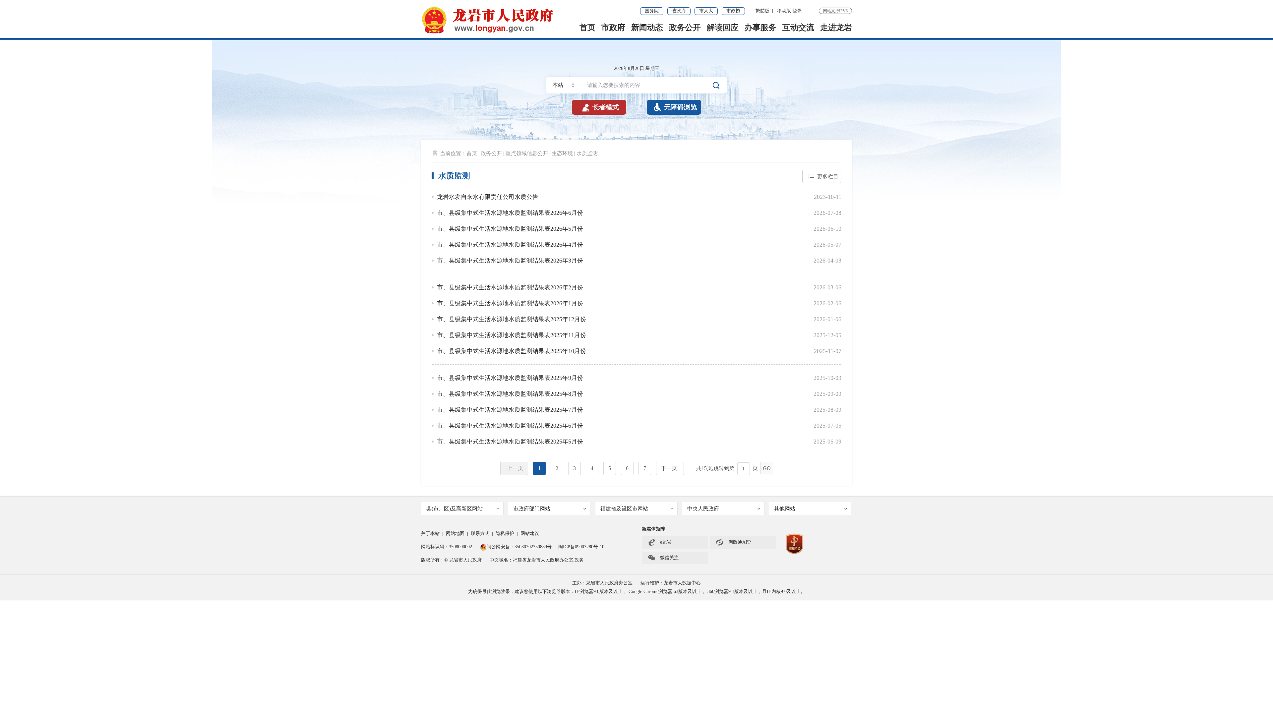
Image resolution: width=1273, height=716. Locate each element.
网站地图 (455, 533)
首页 (587, 27)
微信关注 (663, 558)
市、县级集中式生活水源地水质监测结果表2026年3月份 (510, 260)
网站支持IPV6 (835, 11)
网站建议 (529, 533)
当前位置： (453, 153)
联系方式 (480, 533)
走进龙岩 (836, 27)
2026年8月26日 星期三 (636, 68)
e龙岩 (665, 542)
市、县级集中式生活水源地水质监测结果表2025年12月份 (511, 319)
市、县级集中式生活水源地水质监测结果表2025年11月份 (511, 335)
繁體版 (762, 10)
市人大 (706, 10)
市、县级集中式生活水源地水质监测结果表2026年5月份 (510, 228)
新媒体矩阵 (653, 528)
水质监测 (587, 153)
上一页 (515, 468)
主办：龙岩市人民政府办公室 (602, 582)
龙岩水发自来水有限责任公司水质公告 (487, 197)
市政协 (733, 10)
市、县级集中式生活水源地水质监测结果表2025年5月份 (510, 441)
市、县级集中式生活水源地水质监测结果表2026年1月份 (510, 303)
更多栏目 (827, 176)
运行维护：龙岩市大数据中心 (670, 582)
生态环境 (562, 153)
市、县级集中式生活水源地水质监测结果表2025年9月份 (510, 378)
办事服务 (760, 27)
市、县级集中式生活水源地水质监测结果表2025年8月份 (510, 393)
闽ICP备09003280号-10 (581, 546)
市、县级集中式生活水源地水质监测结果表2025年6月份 (510, 425)
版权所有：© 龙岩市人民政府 (451, 560)
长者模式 (600, 107)
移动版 (784, 10)
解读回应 (723, 27)
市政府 (613, 27)
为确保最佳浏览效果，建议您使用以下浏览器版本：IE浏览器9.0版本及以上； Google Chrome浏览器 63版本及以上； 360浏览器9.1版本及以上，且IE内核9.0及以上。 (636, 591)
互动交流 (798, 27)
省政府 (679, 10)
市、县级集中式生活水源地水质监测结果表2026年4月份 (510, 244)
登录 (797, 10)
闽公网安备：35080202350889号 (519, 546)
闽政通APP (733, 542)
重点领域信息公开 (527, 153)
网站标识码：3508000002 (447, 546)
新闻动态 (647, 27)
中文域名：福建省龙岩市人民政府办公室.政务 (537, 560)
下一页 (669, 468)
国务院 (652, 10)
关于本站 (430, 533)
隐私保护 (505, 533)
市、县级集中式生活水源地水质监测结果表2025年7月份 (510, 409)
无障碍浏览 (675, 107)
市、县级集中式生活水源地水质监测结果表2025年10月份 (511, 351)
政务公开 (685, 27)
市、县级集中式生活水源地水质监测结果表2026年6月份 (510, 212)
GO (767, 468)
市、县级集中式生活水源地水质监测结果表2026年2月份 (510, 287)
